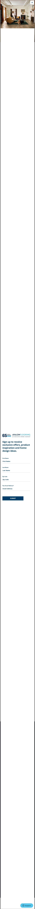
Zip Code (4, 476)
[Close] (32, 2)
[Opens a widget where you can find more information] (26, 905)
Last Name (5, 467)
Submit (13, 498)
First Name (5, 458)
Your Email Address (8, 485)
